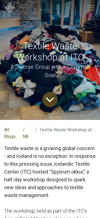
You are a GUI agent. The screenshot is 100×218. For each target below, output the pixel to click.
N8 (25, 136)
